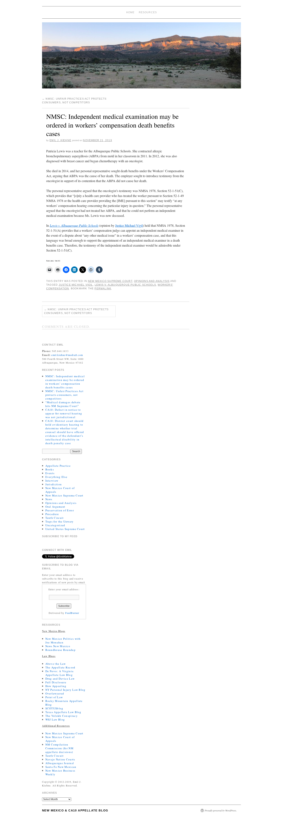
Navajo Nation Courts (60, 759)
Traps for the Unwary (59, 521)
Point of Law (54, 697)
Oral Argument (55, 506)
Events (50, 473)
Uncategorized (55, 525)
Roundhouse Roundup (60, 650)
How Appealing (56, 686)
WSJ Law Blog (55, 719)
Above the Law (55, 664)
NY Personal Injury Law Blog (65, 690)
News (48, 499)
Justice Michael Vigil (129, 225)
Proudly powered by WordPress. (221, 810)
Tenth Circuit (54, 518)
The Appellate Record (60, 667)
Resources (148, 12)
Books (49, 469)
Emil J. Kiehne (60, 140)
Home (130, 12)
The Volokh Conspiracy (61, 716)
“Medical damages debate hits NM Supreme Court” (63, 404)
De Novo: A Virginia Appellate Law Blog (59, 673)
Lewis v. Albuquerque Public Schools (74, 225)
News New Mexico (57, 646)
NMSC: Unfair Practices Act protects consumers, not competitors (76, 311)
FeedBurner (72, 612)
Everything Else (56, 477)
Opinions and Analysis (151, 281)
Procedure (52, 514)
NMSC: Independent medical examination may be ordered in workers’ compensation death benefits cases (65, 381)
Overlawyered (54, 693)
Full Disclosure (56, 682)
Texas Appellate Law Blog (63, 712)
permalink (102, 288)
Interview (51, 480)
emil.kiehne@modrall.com (67, 355)
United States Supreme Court (65, 529)
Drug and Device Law (60, 678)
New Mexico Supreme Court (110, 281)
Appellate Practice (58, 466)
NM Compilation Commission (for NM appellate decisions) (59, 748)
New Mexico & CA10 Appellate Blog (75, 810)
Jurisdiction (53, 484)
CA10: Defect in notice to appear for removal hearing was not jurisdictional (63, 413)
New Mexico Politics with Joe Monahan (63, 640)
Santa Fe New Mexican (60, 767)
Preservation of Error (59, 510)
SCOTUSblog (54, 708)
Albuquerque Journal (59, 763)
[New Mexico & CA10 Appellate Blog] (141, 57)
